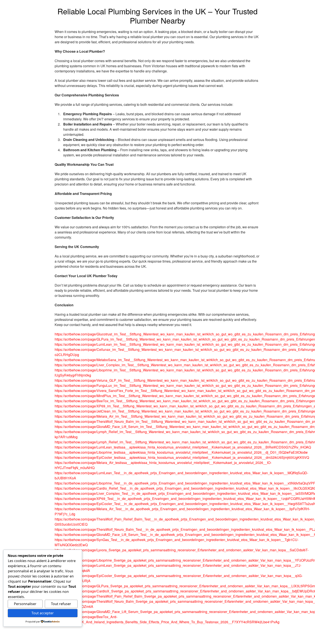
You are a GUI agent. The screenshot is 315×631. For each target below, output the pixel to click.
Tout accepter (43, 613)
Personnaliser (25, 603)
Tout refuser (61, 603)
